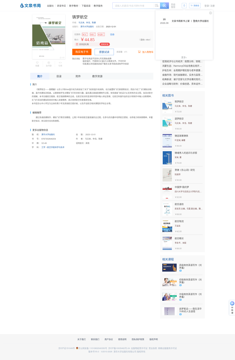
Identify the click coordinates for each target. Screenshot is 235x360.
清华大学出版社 (87, 26)
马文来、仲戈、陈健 (87, 22)
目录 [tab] (59, 76)
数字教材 (73, 5)
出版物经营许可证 (139, 348)
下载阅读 (86, 5)
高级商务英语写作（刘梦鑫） (190, 266)
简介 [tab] (39, 76)
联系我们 (95, 339)
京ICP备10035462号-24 (119, 348)
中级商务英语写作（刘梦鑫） (190, 295)
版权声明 (153, 339)
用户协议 (109, 339)
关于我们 (81, 339)
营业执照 (153, 348)
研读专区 (61, 5)
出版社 (50, 5)
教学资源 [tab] (97, 76)
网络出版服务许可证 (167, 348)
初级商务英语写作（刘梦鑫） (190, 281)
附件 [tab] (78, 76)
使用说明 (122, 339)
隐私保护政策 (138, 339)
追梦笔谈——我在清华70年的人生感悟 (190, 310)
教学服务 (98, 5)
